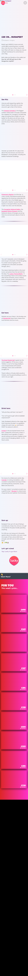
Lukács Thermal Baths (16, 274)
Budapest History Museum (9, 211)
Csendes (4, 480)
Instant (4, 430)
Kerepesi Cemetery (10, 110)
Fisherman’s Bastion (8, 194)
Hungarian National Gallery (12, 209)
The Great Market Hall (8, 360)
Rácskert (14, 491)
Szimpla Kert (7, 318)
